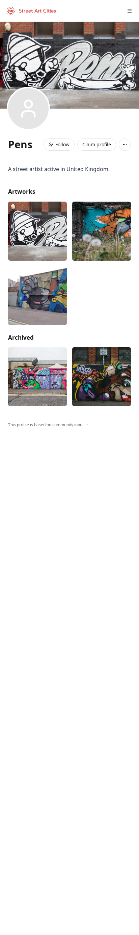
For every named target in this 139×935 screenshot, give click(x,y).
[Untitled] (101, 231)
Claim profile (96, 144)
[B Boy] (37, 231)
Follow (62, 144)
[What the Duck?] (37, 295)
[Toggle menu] (129, 11)
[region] (69, 490)
